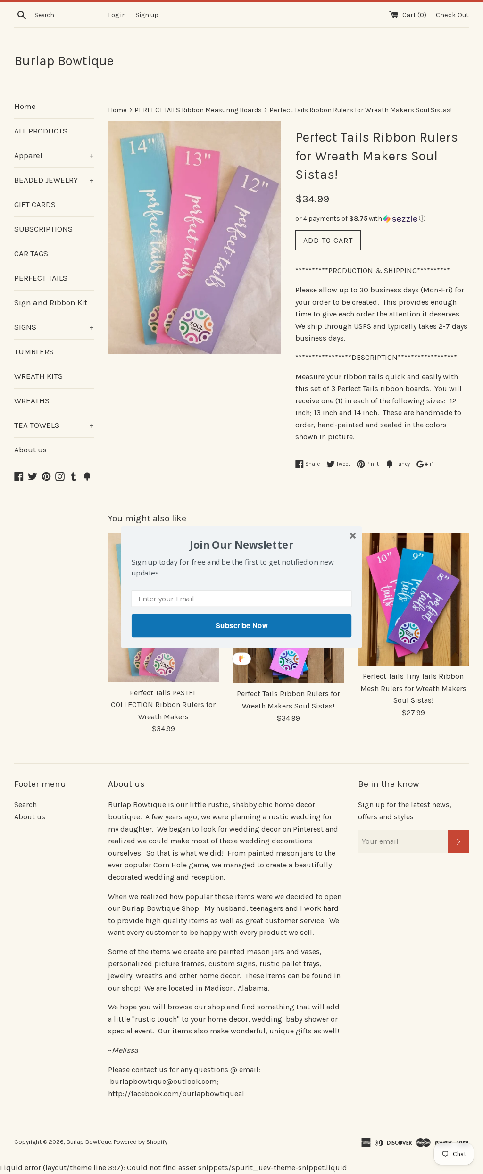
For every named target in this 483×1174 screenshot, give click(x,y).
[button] (241, 544)
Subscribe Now (241, 625)
